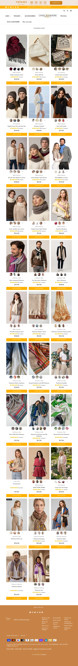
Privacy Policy (10, 649)
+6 (22, 325)
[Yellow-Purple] (63, 223)
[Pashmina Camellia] (61, 359)
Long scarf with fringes (61, 486)
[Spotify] (18, 7)
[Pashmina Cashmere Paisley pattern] (61, 307)
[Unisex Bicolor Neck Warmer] (39, 153)
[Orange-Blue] (18, 274)
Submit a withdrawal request (21, 619)
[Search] (64, 11)
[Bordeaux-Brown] (11, 68)
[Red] (63, 120)
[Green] (63, 68)
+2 (22, 274)
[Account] (67, 11)
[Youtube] (11, 7)
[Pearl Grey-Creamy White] (65, 274)
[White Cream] (11, 532)
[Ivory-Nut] (18, 377)
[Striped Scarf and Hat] (61, 51)
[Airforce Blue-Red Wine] (39, 274)
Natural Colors (68, 625)
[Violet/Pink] (42, 584)
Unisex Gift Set (39, 74)
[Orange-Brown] (42, 274)
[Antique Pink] (40, 481)
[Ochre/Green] (65, 532)
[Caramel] (18, 532)
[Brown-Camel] (22, 68)
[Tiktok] (13, 7)
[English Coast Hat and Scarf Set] (16, 102)
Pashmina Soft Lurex (16, 537)
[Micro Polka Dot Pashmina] (16, 410)
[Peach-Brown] (59, 223)
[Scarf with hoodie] (61, 102)
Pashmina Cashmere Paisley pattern (61, 330)
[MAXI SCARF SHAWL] (39, 463)
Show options (16, 82)
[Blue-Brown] (55, 377)
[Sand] (40, 120)
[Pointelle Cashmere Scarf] (16, 307)
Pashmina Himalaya (39, 538)
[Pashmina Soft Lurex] (16, 515)
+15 (67, 171)
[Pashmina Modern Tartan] (39, 307)
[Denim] (14, 120)
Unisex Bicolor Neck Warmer (39, 176)
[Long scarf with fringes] (61, 463)
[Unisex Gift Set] (39, 51)
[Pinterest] (15, 7)
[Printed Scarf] (16, 463)
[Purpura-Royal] (11, 274)
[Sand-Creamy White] (57, 274)
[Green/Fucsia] (61, 532)
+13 (67, 222)
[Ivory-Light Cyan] (11, 377)
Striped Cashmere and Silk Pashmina (39, 382)
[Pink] (59, 68)
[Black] (16, 428)
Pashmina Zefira (61, 538)
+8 (44, 171)
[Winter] (33, 377)
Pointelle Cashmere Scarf (17, 330)
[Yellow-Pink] (40, 428)
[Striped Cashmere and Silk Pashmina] (39, 359)
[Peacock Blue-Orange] (14, 274)
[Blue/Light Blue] (39, 532)
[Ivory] (37, 120)
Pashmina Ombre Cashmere (16, 382)
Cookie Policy (18, 649)
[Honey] (14, 171)
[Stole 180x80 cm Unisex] (61, 153)
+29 (44, 120)
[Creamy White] (33, 68)
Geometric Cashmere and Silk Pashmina (39, 434)
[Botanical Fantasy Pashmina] (61, 410)
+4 (44, 377)
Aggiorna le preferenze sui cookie (42, 649)
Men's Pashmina (61, 279)
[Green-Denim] (63, 377)
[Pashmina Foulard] (39, 102)
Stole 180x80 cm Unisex (61, 176)
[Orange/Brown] (57, 532)
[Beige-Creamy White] (33, 171)
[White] (33, 120)
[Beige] (37, 68)
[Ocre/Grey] (42, 532)
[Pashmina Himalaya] (39, 515)
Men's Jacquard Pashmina (17, 279)
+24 (44, 222)
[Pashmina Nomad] (16, 566)
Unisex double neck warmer (16, 228)
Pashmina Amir (39, 589)
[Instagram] (8, 7)
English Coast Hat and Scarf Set (17, 125)
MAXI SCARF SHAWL (39, 486)
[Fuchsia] (33, 481)
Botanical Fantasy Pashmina (61, 433)
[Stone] (37, 223)
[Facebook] (6, 7)
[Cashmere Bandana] (61, 205)
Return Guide (56, 620)
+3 (22, 120)
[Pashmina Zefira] (61, 515)
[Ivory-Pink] (14, 377)
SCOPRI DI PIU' (56, 2)
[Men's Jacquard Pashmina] (16, 256)
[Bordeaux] (63, 325)
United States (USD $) (12, 635)
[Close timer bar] (76, 2)
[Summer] (37, 377)
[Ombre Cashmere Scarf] (16, 51)
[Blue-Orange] (67, 377)
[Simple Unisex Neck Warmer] (39, 205)
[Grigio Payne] (37, 325)
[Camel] (18, 171)
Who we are (45, 625)
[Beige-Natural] (37, 171)
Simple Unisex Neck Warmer (39, 228)
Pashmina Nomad (17, 585)
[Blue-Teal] (37, 428)
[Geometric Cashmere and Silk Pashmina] (39, 410)
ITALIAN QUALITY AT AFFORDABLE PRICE (39, 7)
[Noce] (40, 68)
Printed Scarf (16, 482)
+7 (44, 68)
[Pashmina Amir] (39, 566)
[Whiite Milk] (55, 481)
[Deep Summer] (40, 377)
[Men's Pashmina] (61, 256)
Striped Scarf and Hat (61, 74)
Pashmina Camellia (61, 382)
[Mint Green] (37, 481)
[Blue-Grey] (18, 68)
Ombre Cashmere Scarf (16, 74)
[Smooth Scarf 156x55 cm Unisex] (16, 153)
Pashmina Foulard (39, 125)
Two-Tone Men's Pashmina (39, 279)
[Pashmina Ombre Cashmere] (16, 359)
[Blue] (67, 68)
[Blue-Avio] (39, 584)
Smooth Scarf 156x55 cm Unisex (16, 176)
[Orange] (55, 325)
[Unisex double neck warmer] (16, 205)
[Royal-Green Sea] (59, 377)
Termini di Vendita (28, 649)
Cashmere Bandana (61, 228)
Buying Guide (57, 618)
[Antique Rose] (14, 532)
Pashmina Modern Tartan (39, 330)
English (68, 7)
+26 (22, 171)
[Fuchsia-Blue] (55, 223)
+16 (22, 222)
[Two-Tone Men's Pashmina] (39, 256)
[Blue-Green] (14, 68)
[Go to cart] (71, 11)
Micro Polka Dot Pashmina (16, 433)
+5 (67, 120)
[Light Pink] (18, 325)
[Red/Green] (35, 532)
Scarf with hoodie (61, 125)
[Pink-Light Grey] (40, 171)
